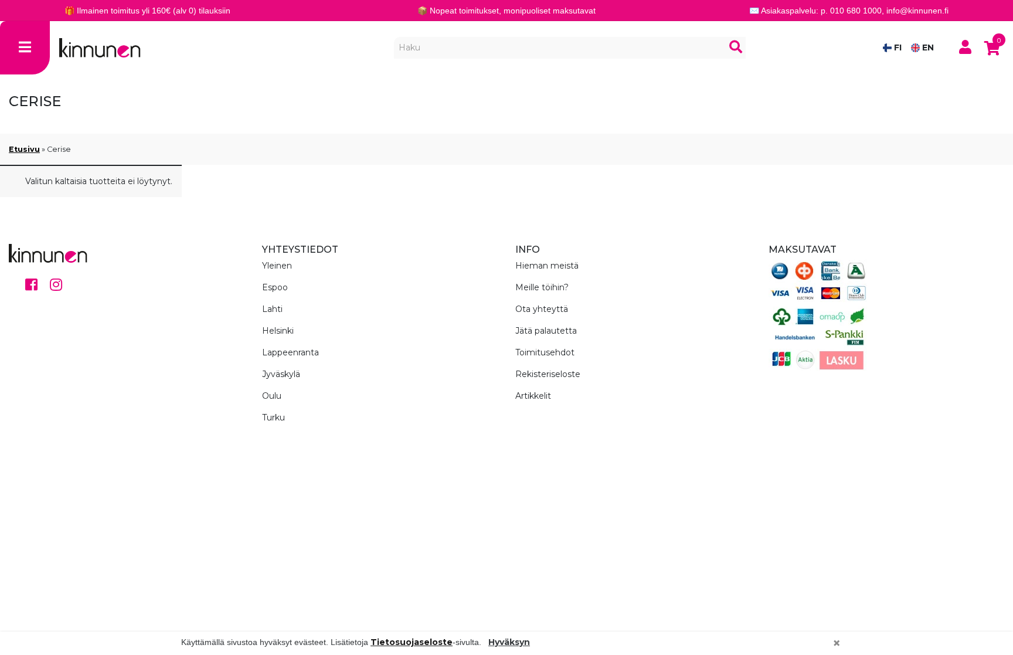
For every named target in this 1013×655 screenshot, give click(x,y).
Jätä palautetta (546, 330)
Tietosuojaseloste (411, 642)
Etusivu (24, 149)
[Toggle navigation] (25, 47)
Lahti (272, 309)
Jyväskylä (281, 374)
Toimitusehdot (545, 352)
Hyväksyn (509, 642)
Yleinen (277, 265)
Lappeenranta (290, 352)
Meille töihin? (542, 287)
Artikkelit (533, 396)
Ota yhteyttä (541, 309)
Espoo (275, 287)
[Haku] (736, 48)
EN (927, 47)
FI (897, 47)
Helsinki (278, 330)
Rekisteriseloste (547, 374)
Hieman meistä (547, 265)
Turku (273, 417)
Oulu (271, 396)
